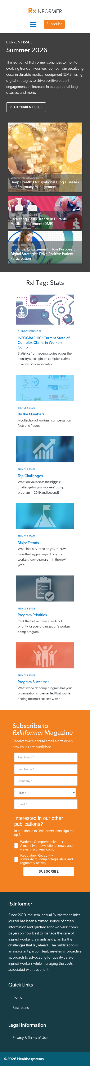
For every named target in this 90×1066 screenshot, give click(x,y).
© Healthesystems (24, 1059)
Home (17, 998)
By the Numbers (31, 414)
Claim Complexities (29, 331)
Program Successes (33, 682)
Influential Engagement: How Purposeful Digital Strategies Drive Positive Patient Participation (43, 254)
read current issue (26, 107)
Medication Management (26, 178)
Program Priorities (32, 615)
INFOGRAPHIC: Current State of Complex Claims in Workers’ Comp (43, 343)
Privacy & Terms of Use (30, 1038)
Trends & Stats (26, 408)
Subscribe (54, 24)
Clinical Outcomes (22, 245)
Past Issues (21, 1008)
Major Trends (28, 543)
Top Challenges (30, 476)
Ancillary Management (25, 215)
